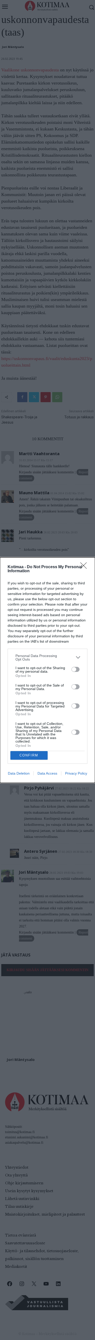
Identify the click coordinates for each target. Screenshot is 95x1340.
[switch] (75, 669)
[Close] (85, 567)
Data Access (47, 773)
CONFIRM (29, 755)
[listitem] (47, 657)
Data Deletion (19, 773)
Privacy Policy (76, 773)
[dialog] (47, 670)
